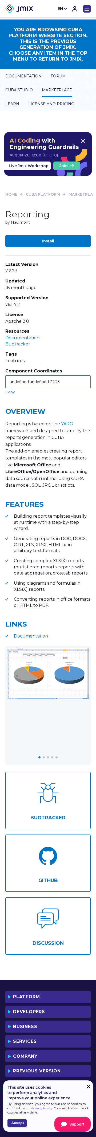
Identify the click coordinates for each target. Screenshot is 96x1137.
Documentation (23, 76)
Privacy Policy (42, 1108)
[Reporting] (48, 673)
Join (63, 165)
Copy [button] (10, 392)
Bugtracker (17, 344)
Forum (58, 76)
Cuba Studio (19, 90)
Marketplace (57, 90)
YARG (67, 423)
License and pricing (51, 103)
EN (60, 8)
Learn (12, 103)
